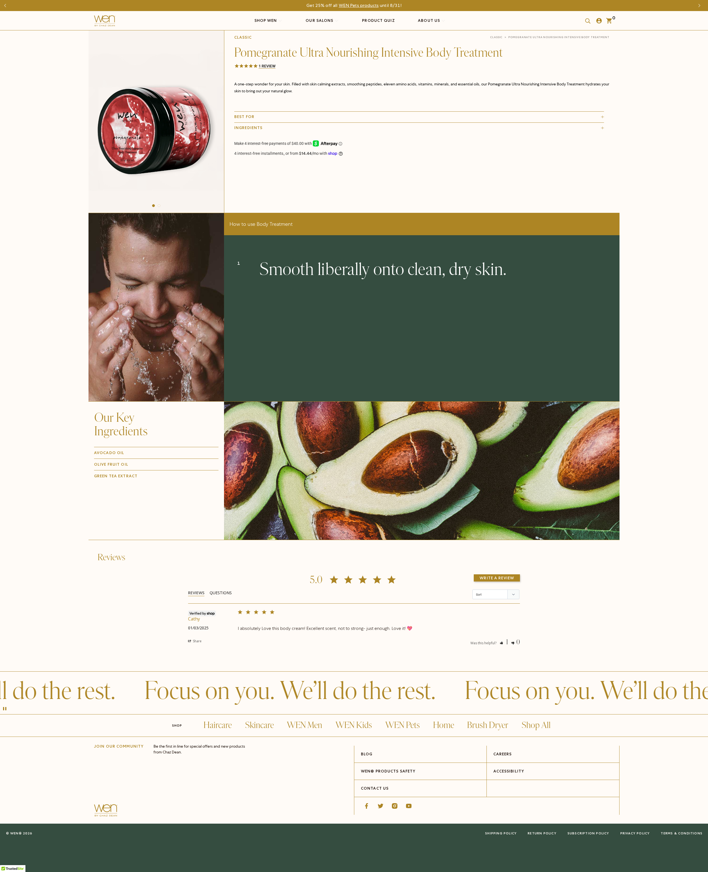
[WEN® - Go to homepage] (106, 811)
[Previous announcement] (7, 5)
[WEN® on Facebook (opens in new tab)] (366, 806)
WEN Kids (353, 725)
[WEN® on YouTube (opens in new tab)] (408, 806)
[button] (153, 205)
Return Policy (542, 833)
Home (443, 725)
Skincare (259, 725)
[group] (156, 120)
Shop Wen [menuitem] (265, 20)
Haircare (218, 725)
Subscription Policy (588, 833)
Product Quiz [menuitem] (378, 20)
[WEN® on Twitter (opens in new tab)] (380, 806)
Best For (244, 116)
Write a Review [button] (497, 577)
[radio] (278, 170)
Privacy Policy (635, 833)
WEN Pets (402, 725)
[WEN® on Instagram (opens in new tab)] (394, 806)
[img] (422, 471)
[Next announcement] (700, 5)
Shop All (536, 725)
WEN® (16, 833)
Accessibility (508, 771)
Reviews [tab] (196, 592)
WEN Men (304, 725)
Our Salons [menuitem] (320, 20)
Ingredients (248, 127)
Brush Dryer (487, 725)
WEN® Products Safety (388, 771)
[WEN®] (104, 22)
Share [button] (197, 641)
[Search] (586, 20)
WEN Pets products (359, 5)
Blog (366, 753)
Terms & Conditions (681, 833)
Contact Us (375, 788)
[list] (156, 120)
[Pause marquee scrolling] (4, 709)
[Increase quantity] (276, 183)
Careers (502, 753)
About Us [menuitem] (429, 20)
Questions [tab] (221, 592)
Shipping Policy (501, 833)
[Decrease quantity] (239, 183)
